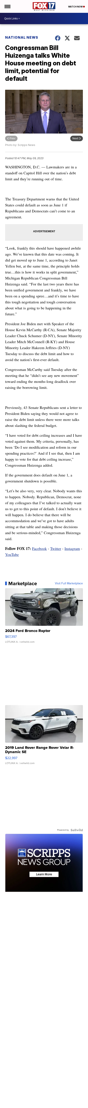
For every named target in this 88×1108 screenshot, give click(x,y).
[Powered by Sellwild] (76, 830)
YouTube (12, 554)
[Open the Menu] (7, 6)
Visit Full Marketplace (69, 583)
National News (21, 37)
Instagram (72, 548)
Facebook (39, 548)
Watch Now (75, 6)
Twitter (55, 548)
